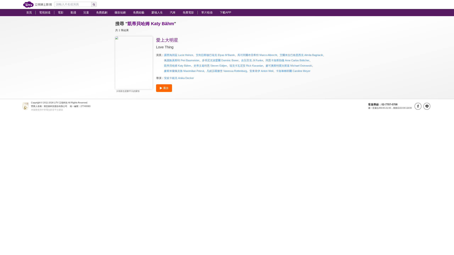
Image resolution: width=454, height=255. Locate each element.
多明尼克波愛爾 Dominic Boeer (220, 60)
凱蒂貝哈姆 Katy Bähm (177, 65)
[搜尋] (94, 4)
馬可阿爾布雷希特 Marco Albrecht (257, 54)
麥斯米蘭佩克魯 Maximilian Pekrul (184, 70)
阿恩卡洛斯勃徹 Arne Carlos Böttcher (287, 60)
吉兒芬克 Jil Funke (252, 60)
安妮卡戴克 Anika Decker (179, 78)
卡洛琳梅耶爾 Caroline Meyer (293, 70)
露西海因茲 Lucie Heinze (178, 54)
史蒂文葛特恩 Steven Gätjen (210, 65)
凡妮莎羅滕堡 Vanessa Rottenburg (227, 70)
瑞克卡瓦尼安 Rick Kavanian (246, 65)
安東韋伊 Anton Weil (261, 70)
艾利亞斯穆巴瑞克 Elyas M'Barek (215, 54)
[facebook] (418, 106)
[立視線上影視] (37, 4)
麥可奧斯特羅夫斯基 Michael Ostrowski (289, 65)
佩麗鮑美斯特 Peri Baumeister (181, 60)
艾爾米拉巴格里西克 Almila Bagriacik (301, 54)
